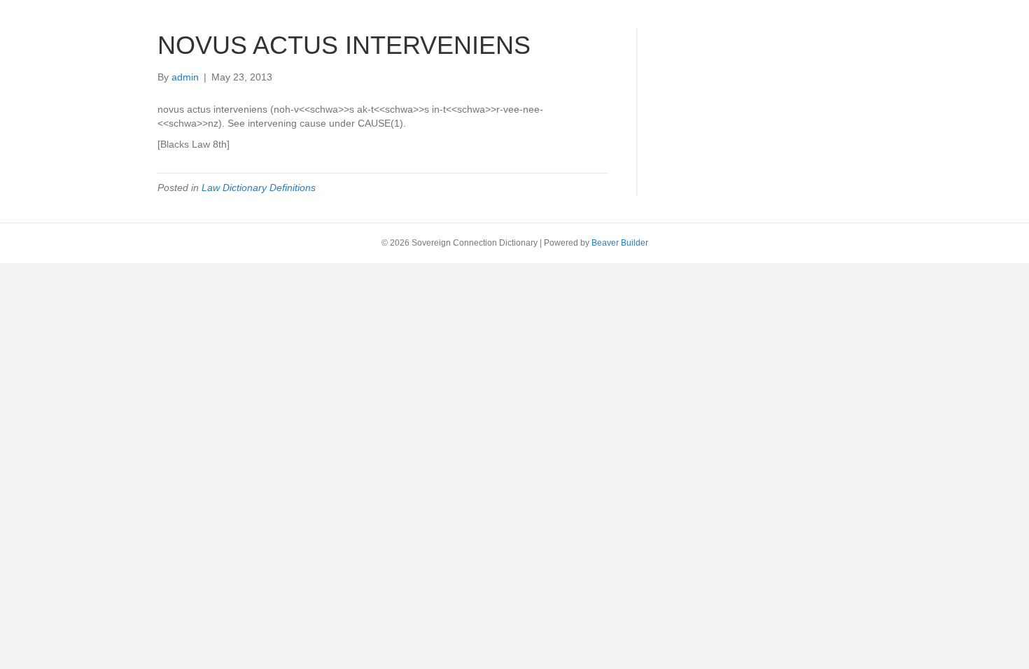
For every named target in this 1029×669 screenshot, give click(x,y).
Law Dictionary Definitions (259, 187)
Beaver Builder (620, 243)
